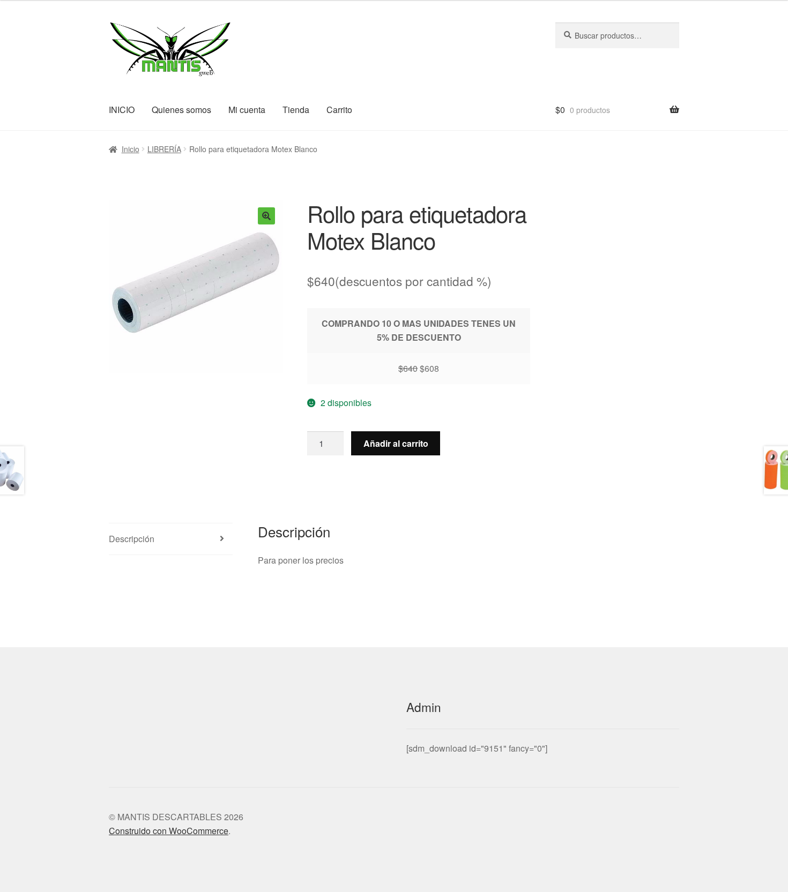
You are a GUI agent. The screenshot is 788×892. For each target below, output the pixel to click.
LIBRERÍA (164, 149)
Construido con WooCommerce (168, 830)
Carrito (339, 109)
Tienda (296, 109)
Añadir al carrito (395, 443)
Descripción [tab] (131, 539)
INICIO (122, 109)
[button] (266, 215)
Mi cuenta (246, 109)
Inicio (130, 149)
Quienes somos (181, 109)
